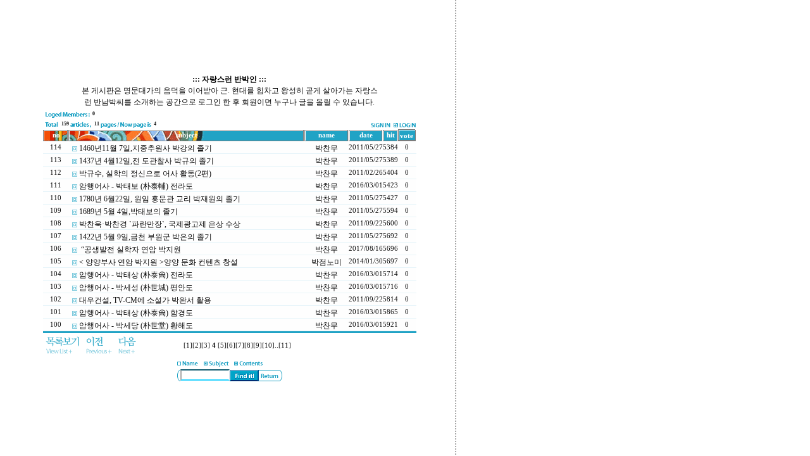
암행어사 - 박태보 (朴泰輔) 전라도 (136, 186)
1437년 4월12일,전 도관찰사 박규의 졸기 (146, 160)
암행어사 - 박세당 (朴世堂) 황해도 (136, 325)
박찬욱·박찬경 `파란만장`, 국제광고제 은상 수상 (159, 224)
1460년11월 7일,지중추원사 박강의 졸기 (145, 148)
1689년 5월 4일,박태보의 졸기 (128, 211)
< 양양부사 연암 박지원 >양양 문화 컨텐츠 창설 (158, 262)
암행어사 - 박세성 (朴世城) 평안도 (136, 287)
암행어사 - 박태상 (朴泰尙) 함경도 (136, 312)
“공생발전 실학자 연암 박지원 (130, 249)
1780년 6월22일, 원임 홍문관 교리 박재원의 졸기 (159, 198)
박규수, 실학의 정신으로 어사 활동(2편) (145, 173)
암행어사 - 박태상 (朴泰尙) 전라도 (136, 274)
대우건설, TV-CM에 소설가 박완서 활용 (145, 300)
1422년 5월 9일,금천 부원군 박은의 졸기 (145, 236)
